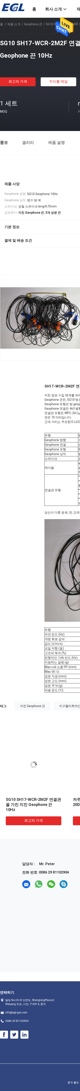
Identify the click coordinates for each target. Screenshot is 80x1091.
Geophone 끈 (33, 24)
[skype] (64, 884)
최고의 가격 (17, 81)
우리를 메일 (58, 81)
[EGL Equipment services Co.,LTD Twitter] (14, 1035)
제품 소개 (13, 24)
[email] (26, 884)
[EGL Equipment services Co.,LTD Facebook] (4, 1035)
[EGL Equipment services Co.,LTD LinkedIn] (24, 1035)
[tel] (76, 884)
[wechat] (51, 884)
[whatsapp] (39, 884)
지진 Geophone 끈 (32, 706)
